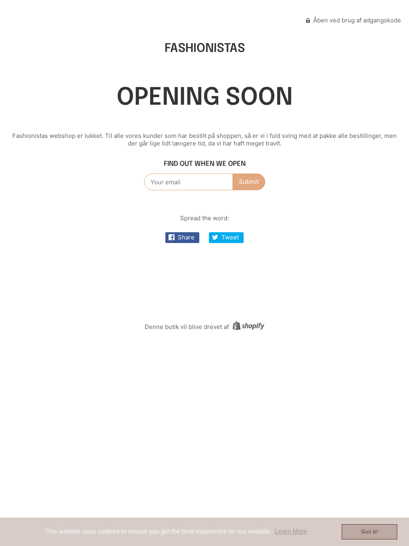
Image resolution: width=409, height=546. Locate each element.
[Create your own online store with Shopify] (247, 327)
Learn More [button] (291, 531)
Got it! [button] (369, 531)
